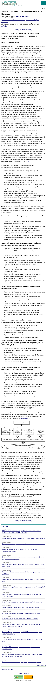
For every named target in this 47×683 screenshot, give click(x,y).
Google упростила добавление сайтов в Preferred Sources (20, 619)
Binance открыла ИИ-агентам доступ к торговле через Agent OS (21, 662)
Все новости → (41, 665)
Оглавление (23, 29)
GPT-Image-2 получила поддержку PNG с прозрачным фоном (21, 613)
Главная (20, 673)
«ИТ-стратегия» (22, 17)
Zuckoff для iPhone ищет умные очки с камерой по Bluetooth (20, 607)
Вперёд (29, 29)
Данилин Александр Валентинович (13, 20)
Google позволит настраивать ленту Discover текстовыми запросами (23, 544)
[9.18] (27, 162)
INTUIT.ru (4, 26)
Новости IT (5, 526)
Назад (17, 29)
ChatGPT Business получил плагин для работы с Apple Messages (22, 602)
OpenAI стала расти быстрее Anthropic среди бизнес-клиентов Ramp (23, 538)
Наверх (26, 673)
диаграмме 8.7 (25, 418)
